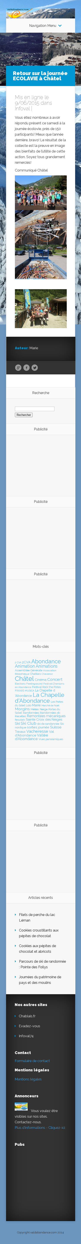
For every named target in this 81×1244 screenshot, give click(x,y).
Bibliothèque (22, 673)
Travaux (20, 731)
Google (18, 367)
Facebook (26, 367)
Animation (25, 666)
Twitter (34, 367)
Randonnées (31, 712)
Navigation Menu (42, 25)
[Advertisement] (38, 465)
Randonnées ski (50, 712)
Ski (17, 723)
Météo (35, 709)
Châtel (24, 678)
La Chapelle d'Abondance (39, 697)
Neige (44, 709)
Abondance (46, 661)
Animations (46, 666)
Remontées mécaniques (46, 716)
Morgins (22, 709)
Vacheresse (37, 731)
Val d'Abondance (34, 733)
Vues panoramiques (51, 739)
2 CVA (18, 662)
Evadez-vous (29, 1026)
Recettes (20, 716)
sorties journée (38, 727)
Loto (28, 705)
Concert (54, 679)
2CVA (26, 662)
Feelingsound (34, 683)
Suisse (56, 727)
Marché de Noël (50, 705)
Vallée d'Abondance (31, 737)
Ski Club (28, 723)
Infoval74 (26, 1036)
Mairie (36, 705)
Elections (20, 683)
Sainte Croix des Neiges (44, 719)
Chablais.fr (27, 1016)
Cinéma (40, 680)
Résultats (20, 719)
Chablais (35, 673)
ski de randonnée (48, 723)
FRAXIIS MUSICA (24, 690)
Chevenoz (47, 674)
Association (49, 670)
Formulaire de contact (32, 1061)
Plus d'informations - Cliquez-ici (40, 1128)
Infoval (22, 108)
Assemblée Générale (28, 670)
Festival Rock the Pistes (46, 687)
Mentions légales (28, 1079)
